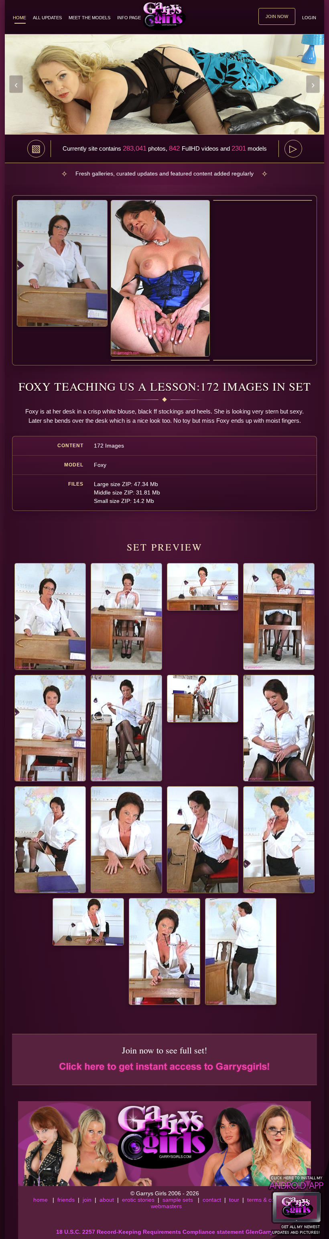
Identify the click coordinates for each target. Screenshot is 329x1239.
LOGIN (309, 17)
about (107, 1200)
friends (66, 1200)
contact (212, 1200)
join (87, 1200)
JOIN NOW (277, 16)
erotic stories (138, 1200)
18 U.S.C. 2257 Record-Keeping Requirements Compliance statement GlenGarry (164, 1232)
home (40, 1200)
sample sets (177, 1200)
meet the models (89, 17)
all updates (47, 17)
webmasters (166, 1206)
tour (234, 1200)
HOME (19, 17)
